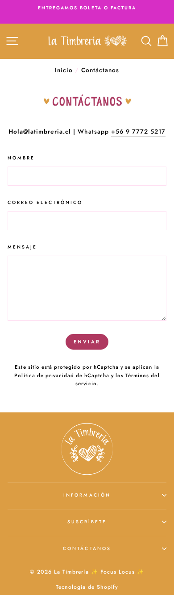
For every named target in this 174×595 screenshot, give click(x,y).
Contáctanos (87, 548)
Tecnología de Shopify (87, 587)
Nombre (21, 158)
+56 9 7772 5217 (138, 131)
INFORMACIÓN (87, 495)
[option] (87, 8)
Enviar (87, 341)
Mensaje (22, 247)
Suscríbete (87, 521)
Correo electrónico (45, 202)
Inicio (64, 69)
